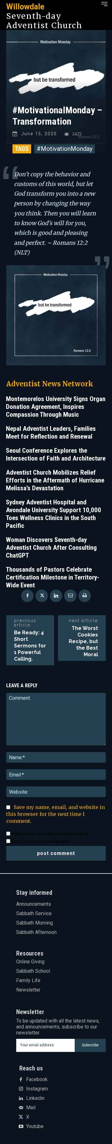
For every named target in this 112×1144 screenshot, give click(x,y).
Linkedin (35, 1098)
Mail (30, 1107)
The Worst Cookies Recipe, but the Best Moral (83, 641)
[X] (41, 596)
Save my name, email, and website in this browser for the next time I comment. (55, 814)
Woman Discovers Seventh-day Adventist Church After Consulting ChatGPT (51, 547)
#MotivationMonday (64, 148)
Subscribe (90, 1045)
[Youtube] (21, 1126)
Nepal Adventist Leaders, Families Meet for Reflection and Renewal (51, 432)
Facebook (37, 1079)
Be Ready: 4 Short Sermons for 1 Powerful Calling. (30, 646)
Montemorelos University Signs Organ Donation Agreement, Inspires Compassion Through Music (55, 406)
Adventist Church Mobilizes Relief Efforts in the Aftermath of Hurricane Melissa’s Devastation (55, 480)
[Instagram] (21, 1089)
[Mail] (21, 1108)
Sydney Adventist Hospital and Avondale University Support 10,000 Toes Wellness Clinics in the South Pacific (53, 513)
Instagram (37, 1088)
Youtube (35, 1126)
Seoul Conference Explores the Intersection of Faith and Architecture (55, 454)
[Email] (70, 596)
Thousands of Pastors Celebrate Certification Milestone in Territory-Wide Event (52, 577)
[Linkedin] (56, 596)
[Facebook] (27, 596)
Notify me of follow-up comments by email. (51, 834)
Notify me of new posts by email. (41, 841)
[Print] (84, 596)
